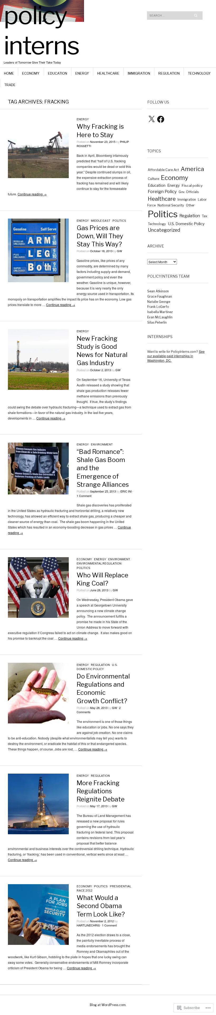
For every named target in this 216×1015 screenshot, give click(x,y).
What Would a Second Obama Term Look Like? (101, 906)
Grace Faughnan (159, 296)
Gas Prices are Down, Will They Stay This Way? (100, 236)
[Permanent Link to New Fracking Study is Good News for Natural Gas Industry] (38, 388)
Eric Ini (126, 491)
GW (119, 251)
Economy (31, 73)
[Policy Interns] (74, 19)
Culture (153, 179)
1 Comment (84, 496)
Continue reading (32, 194)
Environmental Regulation (99, 563)
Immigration (139, 73)
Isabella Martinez (160, 312)
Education (57, 73)
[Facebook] (160, 119)
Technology (199, 73)
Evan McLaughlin (160, 317)
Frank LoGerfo (158, 307)
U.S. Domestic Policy (186, 223)
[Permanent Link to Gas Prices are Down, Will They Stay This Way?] (38, 280)
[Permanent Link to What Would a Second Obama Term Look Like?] (38, 943)
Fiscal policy (192, 185)
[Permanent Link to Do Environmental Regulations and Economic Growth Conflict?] (38, 722)
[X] (151, 119)
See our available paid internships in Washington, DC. (176, 355)
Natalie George (158, 302)
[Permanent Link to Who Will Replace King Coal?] (38, 616)
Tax (204, 216)
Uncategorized (164, 230)
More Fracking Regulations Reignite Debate (101, 791)
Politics (119, 220)
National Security (171, 205)
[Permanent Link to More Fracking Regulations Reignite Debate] (38, 833)
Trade (10, 85)
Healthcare (108, 73)
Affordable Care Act (163, 170)
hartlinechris (88, 925)
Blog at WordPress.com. (108, 1005)
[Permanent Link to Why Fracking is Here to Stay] (38, 176)
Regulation (169, 73)
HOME (9, 73)
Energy (82, 73)
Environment (102, 444)
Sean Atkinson (158, 291)
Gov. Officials (189, 192)
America (192, 168)
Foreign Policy (162, 191)
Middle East (100, 220)
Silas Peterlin (157, 322)
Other (190, 205)
